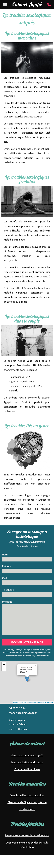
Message (7, 601)
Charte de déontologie (27, 769)
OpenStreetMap (34, 702)
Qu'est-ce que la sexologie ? (27, 755)
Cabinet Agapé (27, 4)
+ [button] (4, 664)
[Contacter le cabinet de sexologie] (49, 4)
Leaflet (15, 702)
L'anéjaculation (27, 809)
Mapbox (23, 702)
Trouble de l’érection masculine (27, 795)
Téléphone (8, 589)
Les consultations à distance (27, 762)
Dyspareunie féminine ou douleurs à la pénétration (27, 845)
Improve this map (46, 702)
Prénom (6, 566)
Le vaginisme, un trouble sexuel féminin (27, 835)
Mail (4, 578)
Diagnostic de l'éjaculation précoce (27, 802)
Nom (5, 554)
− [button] (4, 669)
